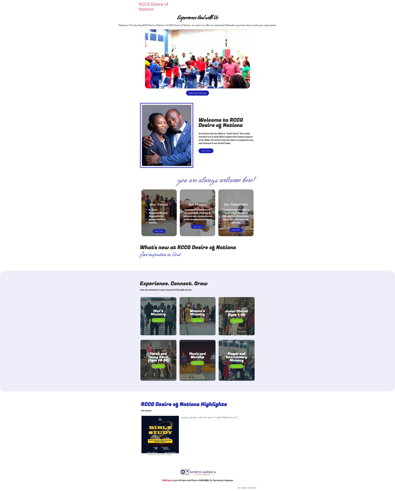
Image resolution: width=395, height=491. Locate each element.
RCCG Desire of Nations (153, 7)
